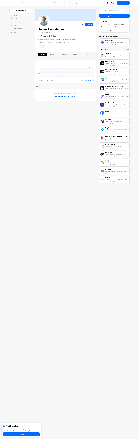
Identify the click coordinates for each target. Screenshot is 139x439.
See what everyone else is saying (65, 96)
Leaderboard (17, 29)
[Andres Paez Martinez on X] (40, 47)
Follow (90, 24)
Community (67, 3)
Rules (15, 32)
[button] (114, 42)
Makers (15, 15)
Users (15, 25)
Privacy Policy (29, 431)
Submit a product (115, 16)
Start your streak (115, 31)
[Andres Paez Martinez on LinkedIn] (44, 47)
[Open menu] (10, 3)
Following (88, 54)
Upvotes (64, 54)
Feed (15, 18)
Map (83, 3)
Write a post (22, 10)
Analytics (76, 3)
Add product (124, 3)
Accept (21, 434)
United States (54, 39)
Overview (42, 54)
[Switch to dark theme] (107, 3)
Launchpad (57, 3)
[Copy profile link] (82, 24)
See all (128, 49)
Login (113, 3)
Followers (76, 54)
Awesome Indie (17, 3)
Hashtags (16, 22)
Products (53, 54)
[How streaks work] (127, 21)
